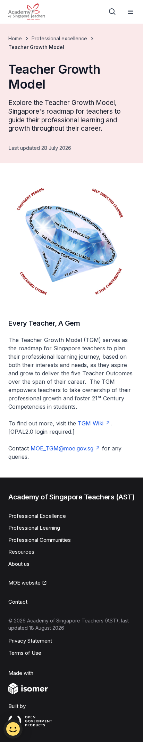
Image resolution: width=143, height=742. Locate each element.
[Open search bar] (112, 11)
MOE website (24, 582)
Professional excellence (59, 38)
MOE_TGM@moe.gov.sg (62, 448)
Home (15, 38)
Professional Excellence (37, 516)
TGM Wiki (90, 423)
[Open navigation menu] (130, 11)
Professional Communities (39, 540)
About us (19, 564)
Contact (17, 601)
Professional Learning (34, 527)
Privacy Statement (30, 640)
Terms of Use (24, 653)
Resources (21, 551)
